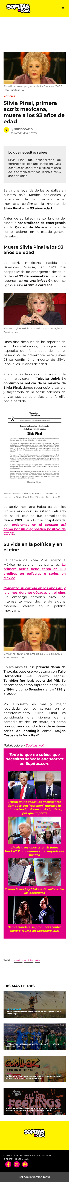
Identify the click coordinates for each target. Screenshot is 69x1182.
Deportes (10, 1041)
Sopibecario (23, 129)
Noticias (9, 96)
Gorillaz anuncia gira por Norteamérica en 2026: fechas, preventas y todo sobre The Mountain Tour (33, 1077)
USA (37, 960)
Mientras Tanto (13, 1009)
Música (9, 1074)
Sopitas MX (35, 745)
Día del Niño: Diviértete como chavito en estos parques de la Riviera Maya (33, 1013)
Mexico (18, 960)
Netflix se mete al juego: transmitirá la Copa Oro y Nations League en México (32, 1045)
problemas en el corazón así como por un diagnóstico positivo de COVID (35, 529)
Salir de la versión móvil (34, 1177)
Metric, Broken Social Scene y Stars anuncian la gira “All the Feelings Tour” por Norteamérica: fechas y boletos (33, 1109)
